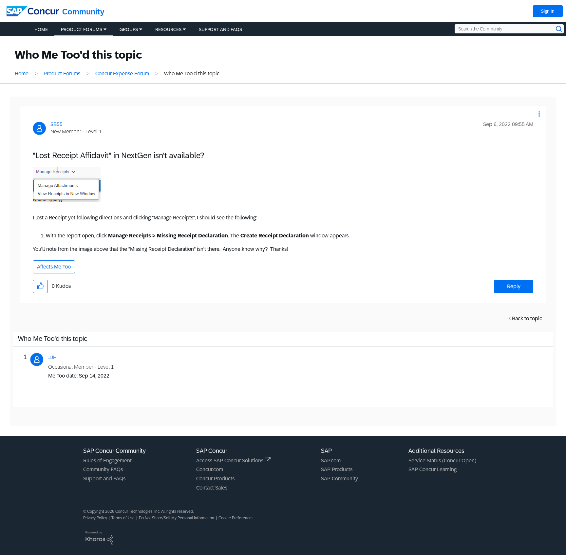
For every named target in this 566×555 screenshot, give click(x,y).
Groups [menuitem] (129, 29)
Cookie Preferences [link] (236, 518)
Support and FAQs (104, 478)
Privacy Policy (95, 518)
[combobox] (509, 28)
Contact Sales (211, 487)
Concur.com (209, 469)
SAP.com (331, 460)
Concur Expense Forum (122, 73)
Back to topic (527, 318)
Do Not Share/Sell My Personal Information (176, 518)
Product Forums (62, 73)
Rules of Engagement (107, 460)
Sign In (548, 11)
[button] (539, 114)
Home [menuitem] (41, 29)
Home (21, 73)
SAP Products (336, 469)
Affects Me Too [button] (54, 266)
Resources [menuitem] (168, 29)
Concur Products (215, 478)
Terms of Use (123, 518)
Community (83, 11)
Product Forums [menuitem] (81, 29)
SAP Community (339, 478)
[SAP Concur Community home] (33, 11)
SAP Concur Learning (432, 469)
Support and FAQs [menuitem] (220, 29)
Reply (513, 286)
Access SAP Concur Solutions (230, 460)
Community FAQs (103, 469)
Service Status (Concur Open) (442, 460)
